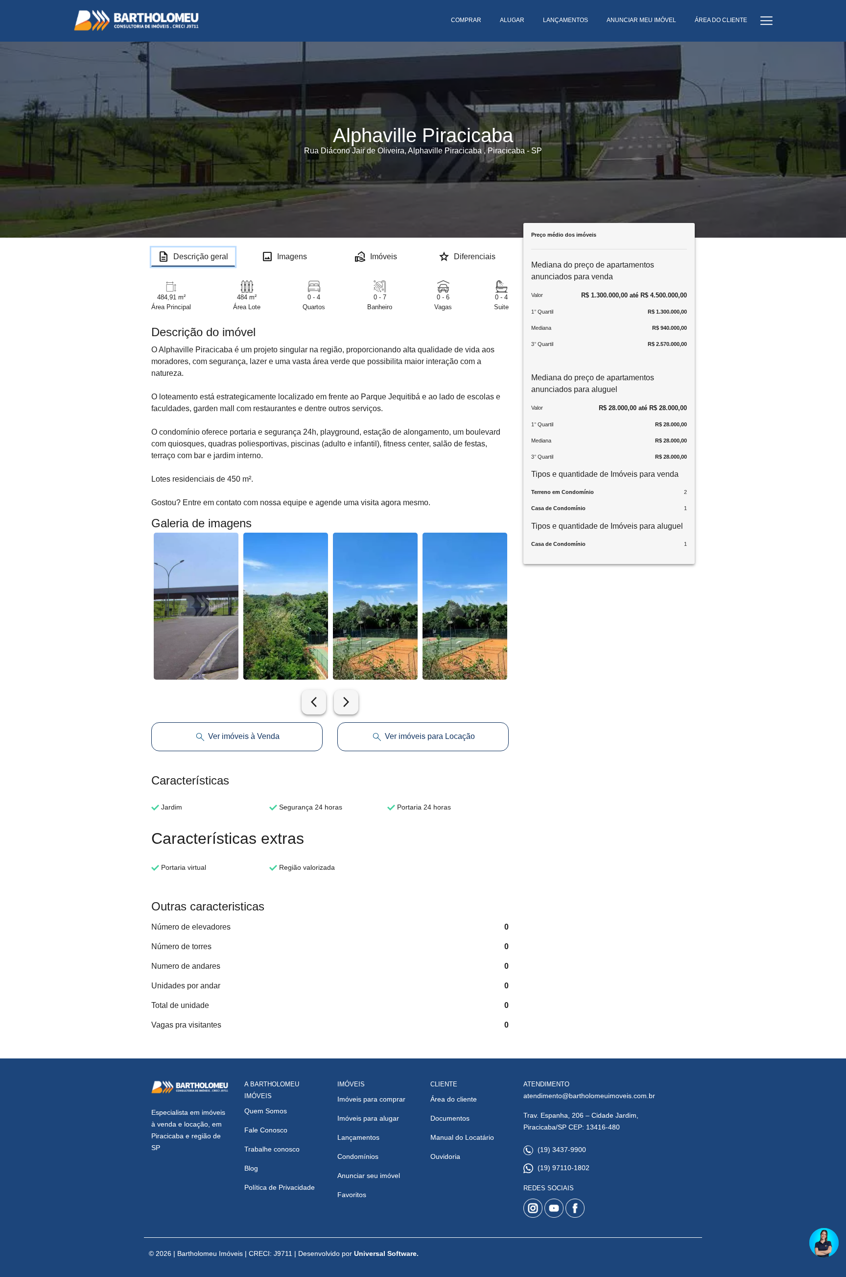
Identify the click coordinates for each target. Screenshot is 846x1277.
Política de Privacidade (279, 1187)
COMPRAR (466, 20)
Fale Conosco (265, 1130)
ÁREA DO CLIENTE (721, 20)
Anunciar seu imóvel (368, 1175)
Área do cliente (453, 1099)
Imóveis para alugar (368, 1118)
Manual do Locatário (462, 1137)
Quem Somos (265, 1111)
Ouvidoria (445, 1156)
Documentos (450, 1118)
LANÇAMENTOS (565, 20)
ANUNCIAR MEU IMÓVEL (641, 20)
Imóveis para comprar (371, 1099)
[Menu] (766, 21)
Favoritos (351, 1195)
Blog (251, 1168)
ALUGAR (512, 20)
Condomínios (357, 1156)
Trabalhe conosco (272, 1149)
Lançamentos (358, 1137)
